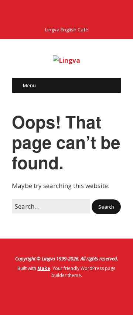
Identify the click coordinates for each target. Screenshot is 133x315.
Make (43, 268)
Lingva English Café (66, 29)
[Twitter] (58, 11)
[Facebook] (45, 11)
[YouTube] (72, 11)
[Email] (87, 11)
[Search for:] (52, 206)
